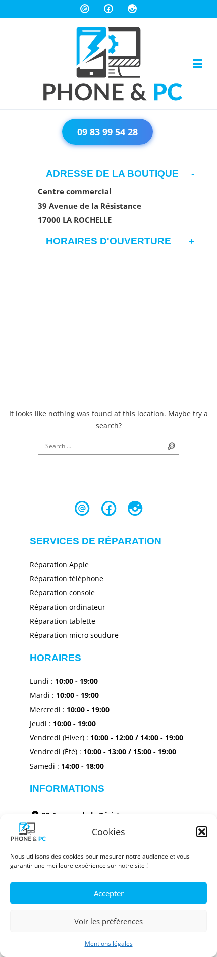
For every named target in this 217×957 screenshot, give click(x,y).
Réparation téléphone (66, 578)
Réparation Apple (59, 564)
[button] (202, 832)
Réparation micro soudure (74, 635)
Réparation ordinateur (67, 607)
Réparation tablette (62, 621)
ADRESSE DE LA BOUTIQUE (112, 173)
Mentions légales (109, 943)
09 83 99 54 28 (107, 132)
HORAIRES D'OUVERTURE (108, 241)
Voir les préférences (108, 921)
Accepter (109, 893)
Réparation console (62, 592)
